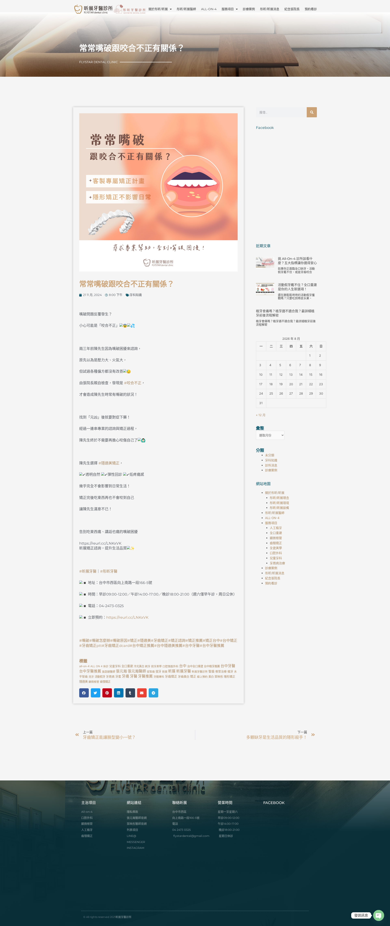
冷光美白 (139, 666)
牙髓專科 (159, 676)
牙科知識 (136, 295)
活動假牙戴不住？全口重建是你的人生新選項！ (297, 287)
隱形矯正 (229, 676)
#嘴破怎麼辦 (99, 640)
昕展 (172, 671)
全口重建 (127, 666)
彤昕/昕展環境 (279, 503)
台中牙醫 (228, 666)
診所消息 (271, 465)
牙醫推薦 (145, 676)
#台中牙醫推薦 (212, 645)
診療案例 (249, 9)
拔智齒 (151, 671)
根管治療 (221, 671)
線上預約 (202, 676)
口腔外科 (276, 553)
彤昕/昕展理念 (279, 498)
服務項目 (228, 9)
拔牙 (158, 671)
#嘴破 (84, 640)
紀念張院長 (292, 9)
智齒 (211, 671)
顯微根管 (94, 681)
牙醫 (133, 676)
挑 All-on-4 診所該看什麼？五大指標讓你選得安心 (297, 261)
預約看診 (311, 9)
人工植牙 (276, 528)
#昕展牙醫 (87, 571)
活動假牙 (100, 676)
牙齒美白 (183, 676)
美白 (211, 676)
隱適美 (83, 681)
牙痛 (125, 676)
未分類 (269, 455)
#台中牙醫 (191, 645)
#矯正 (132, 640)
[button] (84, 692)
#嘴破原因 (118, 640)
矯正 (193, 676)
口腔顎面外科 (170, 666)
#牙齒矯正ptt (90, 645)
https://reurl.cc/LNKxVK (127, 617)
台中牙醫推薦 (90, 671)
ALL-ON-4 (209, 9)
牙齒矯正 (171, 676)
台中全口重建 (195, 666)
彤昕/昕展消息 (269, 9)
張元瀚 (121, 671)
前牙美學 (156, 666)
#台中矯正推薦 (142, 645)
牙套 (118, 676)
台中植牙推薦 (212, 666)
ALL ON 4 (96, 666)
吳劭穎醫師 (108, 671)
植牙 (230, 671)
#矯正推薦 (194, 640)
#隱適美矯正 (109, 463)
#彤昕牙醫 (108, 571)
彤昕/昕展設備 (279, 508)
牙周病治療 (277, 563)
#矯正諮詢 (176, 640)
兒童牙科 (115, 666)
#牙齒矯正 (159, 640)
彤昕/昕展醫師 (186, 9)
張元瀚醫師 (137, 671)
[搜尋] (312, 112)
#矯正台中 (211, 640)
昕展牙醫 (183, 671)
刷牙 (147, 666)
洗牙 (91, 676)
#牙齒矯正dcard (116, 645)
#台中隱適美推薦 (168, 645)
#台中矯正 (228, 640)
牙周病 (110, 676)
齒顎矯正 (105, 681)
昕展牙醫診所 (200, 671)
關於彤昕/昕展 (158, 9)
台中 (182, 666)
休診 (105, 666)
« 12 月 (260, 415)
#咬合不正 (132, 383)
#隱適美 (144, 640)
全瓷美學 (276, 548)
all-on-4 (84, 666)
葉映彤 (218, 676)
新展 (164, 671)
